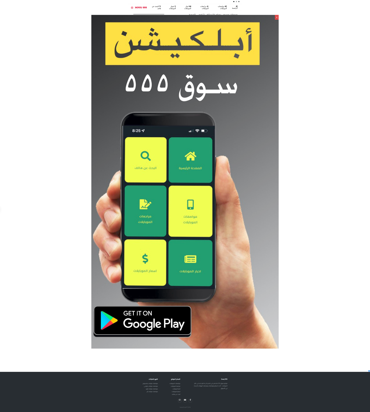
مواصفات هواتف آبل (152, 391)
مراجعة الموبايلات (175, 386)
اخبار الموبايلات (176, 389)
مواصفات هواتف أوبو (152, 389)
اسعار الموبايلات (176, 391)
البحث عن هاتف (176, 394)
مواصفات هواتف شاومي (151, 386)
